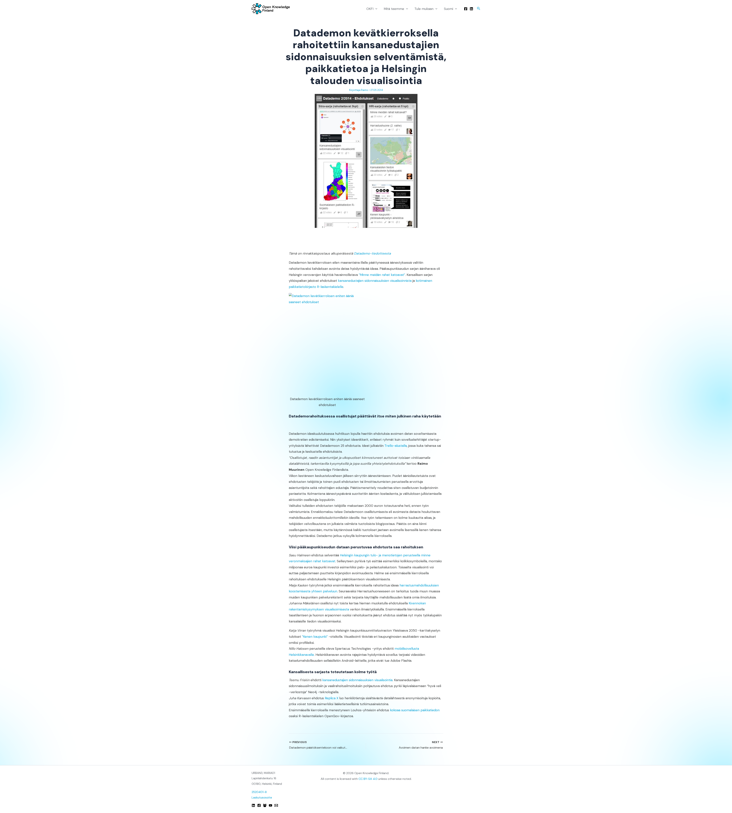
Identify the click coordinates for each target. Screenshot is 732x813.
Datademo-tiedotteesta (372, 253)
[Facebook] (465, 8)
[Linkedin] (471, 8)
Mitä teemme (394, 9)
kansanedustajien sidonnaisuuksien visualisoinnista (375, 281)
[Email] (276, 805)
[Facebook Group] (264, 805)
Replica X (331, 698)
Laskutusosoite (262, 797)
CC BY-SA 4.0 (368, 779)
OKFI (369, 9)
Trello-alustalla (395, 446)
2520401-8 (259, 792)
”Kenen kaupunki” (315, 636)
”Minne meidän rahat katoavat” (382, 275)
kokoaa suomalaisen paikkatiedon (415, 710)
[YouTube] (270, 805)
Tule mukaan (423, 9)
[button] (375, 8)
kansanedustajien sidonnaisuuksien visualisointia (357, 680)
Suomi (448, 9)
